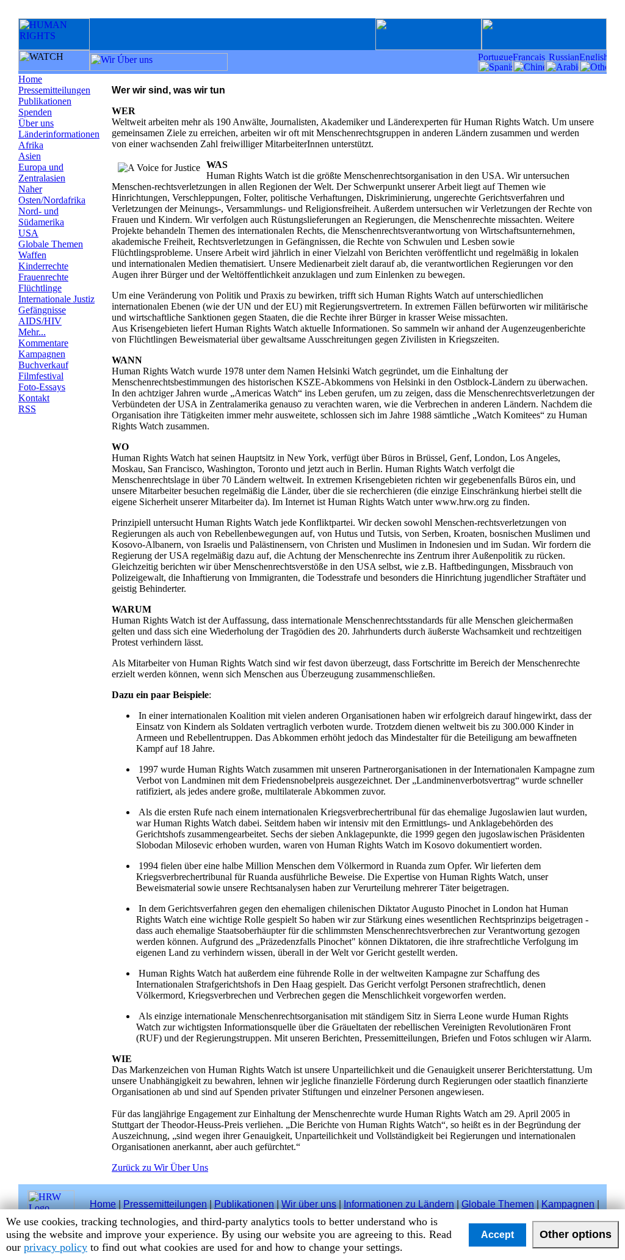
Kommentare (43, 343)
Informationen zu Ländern (399, 1204)
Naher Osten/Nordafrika (51, 194)
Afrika (30, 145)
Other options (576, 1234)
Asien (29, 156)
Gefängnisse (42, 310)
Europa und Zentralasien (41, 172)
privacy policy (55, 1247)
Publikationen (44, 101)
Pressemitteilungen (54, 90)
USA (28, 233)
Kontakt (33, 398)
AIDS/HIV (40, 321)
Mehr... (32, 332)
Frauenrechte (43, 277)
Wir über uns (308, 1204)
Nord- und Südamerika (41, 216)
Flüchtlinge (40, 288)
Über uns (36, 123)
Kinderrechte (43, 266)
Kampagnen (41, 354)
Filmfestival (40, 376)
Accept (497, 1234)
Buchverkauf (43, 365)
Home (30, 79)
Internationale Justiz (56, 299)
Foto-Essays (41, 387)
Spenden (35, 112)
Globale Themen (50, 244)
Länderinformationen (58, 134)
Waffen (32, 255)
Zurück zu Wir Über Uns (160, 1167)
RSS (27, 409)
